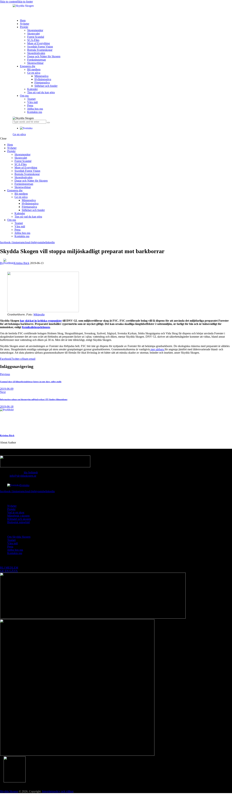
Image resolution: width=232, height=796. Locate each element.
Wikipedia (39, 314)
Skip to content (8, 1)
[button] (26, 128)
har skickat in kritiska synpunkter (41, 320)
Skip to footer (25, 1)
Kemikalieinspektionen (36, 327)
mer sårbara (157, 349)
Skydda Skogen (9, 791)
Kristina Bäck (7, 435)
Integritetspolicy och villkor (57, 791)
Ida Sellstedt (31, 472)
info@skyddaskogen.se (23, 475)
